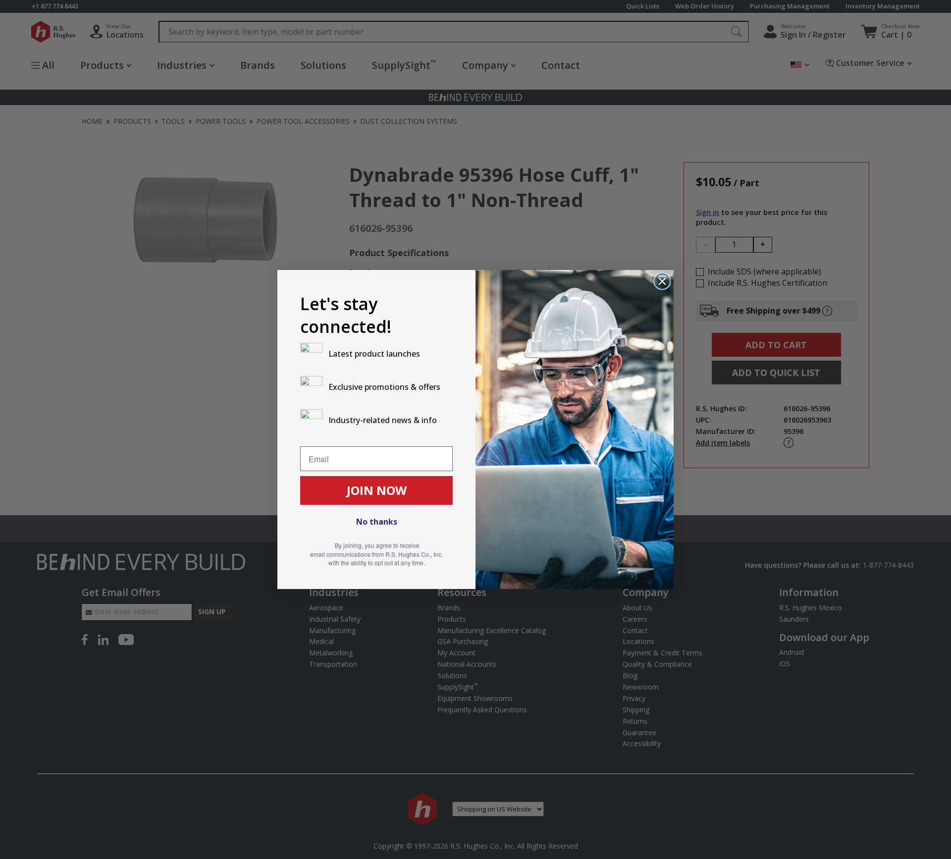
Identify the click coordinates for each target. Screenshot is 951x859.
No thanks (376, 521)
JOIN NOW (377, 490)
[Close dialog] (662, 281)
